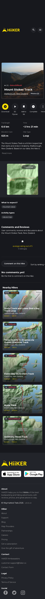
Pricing (4, 539)
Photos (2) (35, 94)
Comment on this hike (14, 263)
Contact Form (7, 567)
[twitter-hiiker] (14, 592)
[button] (6, 153)
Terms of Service (8, 582)
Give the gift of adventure (12, 548)
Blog (3, 522)
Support (4, 518)
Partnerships (6, 531)
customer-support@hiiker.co (13, 563)
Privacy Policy (7, 578)
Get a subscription (9, 544)
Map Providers (7, 526)
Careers (4, 535)
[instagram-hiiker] (23, 592)
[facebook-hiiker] (5, 592)
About (4, 513)
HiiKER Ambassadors (10, 559)
